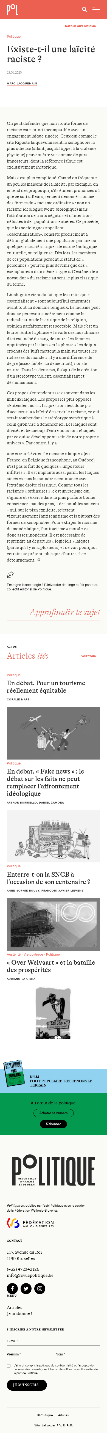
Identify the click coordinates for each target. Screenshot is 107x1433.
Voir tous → (90, 656)
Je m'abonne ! (19, 1313)
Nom (60, 1354)
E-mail (13, 1341)
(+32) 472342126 (23, 1269)
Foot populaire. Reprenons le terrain (61, 1081)
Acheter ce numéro (54, 1112)
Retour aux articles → (82, 26)
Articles (14, 1307)
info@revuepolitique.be (30, 1275)
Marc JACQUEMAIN (22, 83)
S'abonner (53, 1123)
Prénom (14, 1354)
